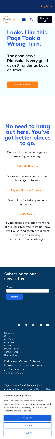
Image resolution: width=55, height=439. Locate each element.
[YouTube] (47, 325)
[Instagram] (40, 325)
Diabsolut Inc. (11, 355)
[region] (27, 415)
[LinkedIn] (26, 325)
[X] (33, 325)
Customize (27, 425)
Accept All (27, 418)
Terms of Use (11, 351)
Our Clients (10, 342)
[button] (47, 6)
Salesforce (9, 332)
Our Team (9, 339)
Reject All (27, 433)
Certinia (8, 336)
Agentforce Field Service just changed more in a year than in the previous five (27, 389)
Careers (8, 345)
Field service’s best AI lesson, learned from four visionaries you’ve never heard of (23, 365)
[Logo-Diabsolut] (9, 19)
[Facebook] (19, 325)
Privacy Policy (11, 348)
